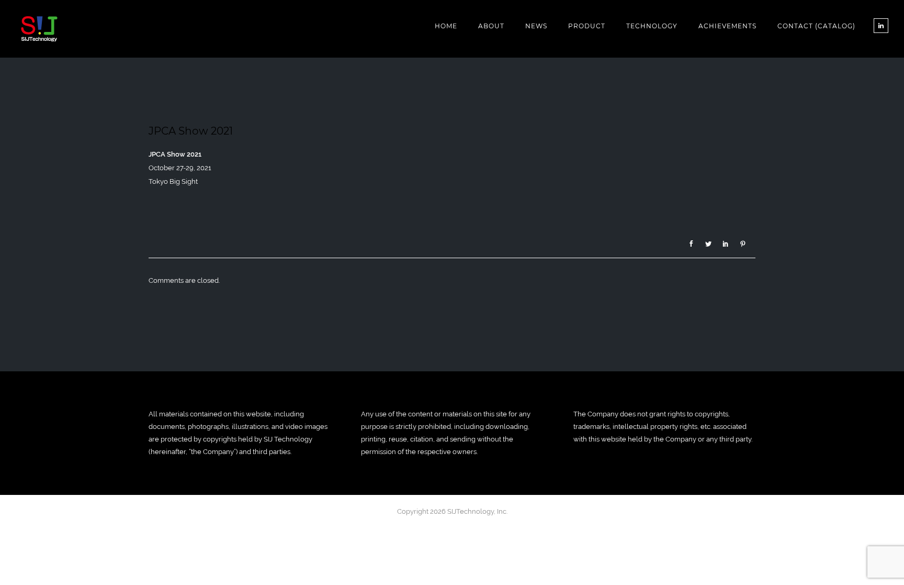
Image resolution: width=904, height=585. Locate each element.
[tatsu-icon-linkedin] (881, 25)
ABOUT (491, 26)
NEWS (536, 26)
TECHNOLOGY (651, 26)
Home (446, 26)
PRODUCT (586, 26)
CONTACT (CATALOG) (816, 26)
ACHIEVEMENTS (727, 26)
